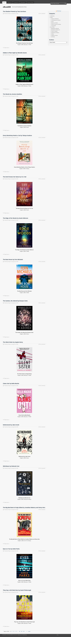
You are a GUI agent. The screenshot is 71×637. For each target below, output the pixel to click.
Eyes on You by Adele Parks (11, 549)
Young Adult (53, 25)
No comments (42, 13)
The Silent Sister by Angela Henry (13, 342)
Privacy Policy (30, 2)
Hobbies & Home (54, 35)
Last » (29, 631)
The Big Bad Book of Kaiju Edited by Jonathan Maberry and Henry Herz (24, 507)
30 (23, 631)
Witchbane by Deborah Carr (11, 466)
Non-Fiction (52, 27)
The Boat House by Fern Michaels (13, 259)
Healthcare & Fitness (55, 32)
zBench (19, 634)
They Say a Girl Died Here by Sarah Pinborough (17, 590)
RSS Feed (59, 11)
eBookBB (7, 6)
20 (21, 631)
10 (19, 631)
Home (4, 2)
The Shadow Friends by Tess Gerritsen (14, 11)
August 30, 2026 (15, 96)
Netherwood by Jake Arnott (11, 425)
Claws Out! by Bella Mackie (11, 383)
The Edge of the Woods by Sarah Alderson (15, 218)
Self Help (53, 36)
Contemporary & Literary (55, 20)
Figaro (9, 13)
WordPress (25, 634)
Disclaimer (23, 2)
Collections (52, 16)
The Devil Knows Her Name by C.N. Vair (14, 176)
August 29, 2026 (15, 426)
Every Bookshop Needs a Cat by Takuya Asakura (17, 135)
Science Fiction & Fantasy (56, 24)
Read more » (6, 47)
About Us (10, 2)
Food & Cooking (54, 31)
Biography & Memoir (55, 28)
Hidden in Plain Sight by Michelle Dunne (15, 52)
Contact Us (16, 2)
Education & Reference (55, 29)
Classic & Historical (55, 18)
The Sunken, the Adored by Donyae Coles (15, 301)
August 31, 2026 (15, 13)
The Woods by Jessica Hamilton (12, 94)
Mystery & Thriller (54, 22)
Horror (52, 21)
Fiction (51, 17)
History (52, 34)
